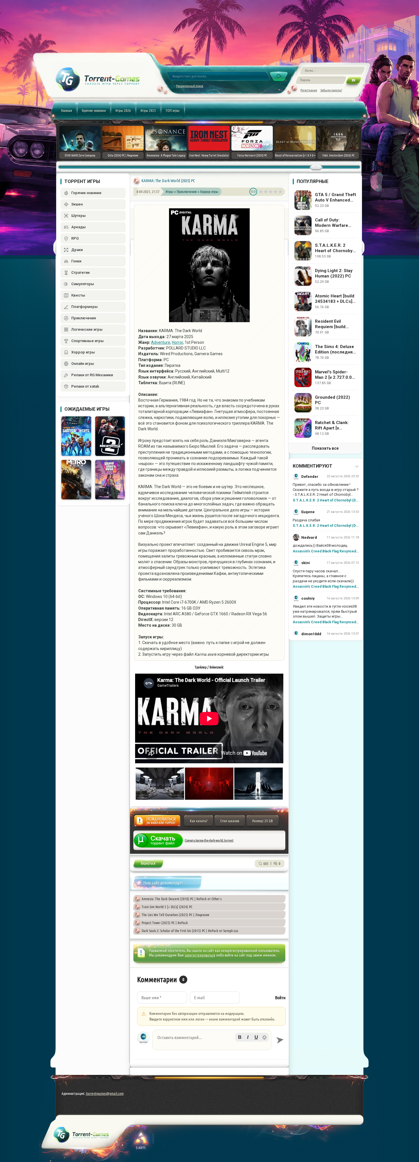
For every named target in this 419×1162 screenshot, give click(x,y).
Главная (66, 110)
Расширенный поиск (189, 85)
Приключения (187, 192)
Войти (280, 998)
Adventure (160, 342)
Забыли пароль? (331, 90)
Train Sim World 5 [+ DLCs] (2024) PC (167, 907)
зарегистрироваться (200, 955)
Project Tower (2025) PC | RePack (165, 923)
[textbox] (212, 1040)
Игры (169, 192)
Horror (177, 342)
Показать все (325, 448)
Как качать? (198, 821)
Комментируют (312, 466)
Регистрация (308, 90)
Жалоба (157, 822)
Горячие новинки (94, 110)
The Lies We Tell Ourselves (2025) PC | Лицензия (175, 915)
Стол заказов (229, 821)
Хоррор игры (209, 192)
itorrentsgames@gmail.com (105, 1093)
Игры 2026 (123, 110)
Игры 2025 (148, 110)
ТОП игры (173, 110)
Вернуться (148, 864)
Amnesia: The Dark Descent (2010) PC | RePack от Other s (181, 899)
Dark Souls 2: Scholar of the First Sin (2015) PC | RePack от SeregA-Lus (190, 931)
